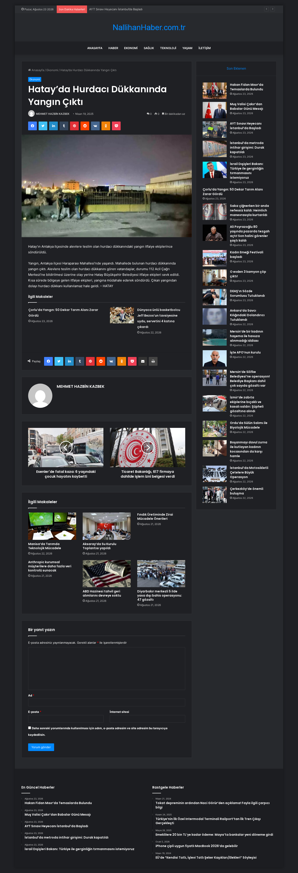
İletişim (205, 48)
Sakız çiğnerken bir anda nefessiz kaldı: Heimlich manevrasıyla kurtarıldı (249, 210)
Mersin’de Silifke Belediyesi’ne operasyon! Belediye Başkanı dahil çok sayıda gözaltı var (250, 379)
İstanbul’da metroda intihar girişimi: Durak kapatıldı (247, 147)
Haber (113, 48)
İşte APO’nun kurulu (245, 352)
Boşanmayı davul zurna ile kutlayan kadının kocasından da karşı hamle (248, 449)
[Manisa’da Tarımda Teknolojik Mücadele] (52, 526)
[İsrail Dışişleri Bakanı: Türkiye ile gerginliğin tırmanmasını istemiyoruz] (215, 170)
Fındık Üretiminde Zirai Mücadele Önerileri (155, 516)
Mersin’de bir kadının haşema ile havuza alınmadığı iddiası (246, 336)
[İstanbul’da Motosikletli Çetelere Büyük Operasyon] (215, 474)
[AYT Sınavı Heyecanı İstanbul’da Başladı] (215, 129)
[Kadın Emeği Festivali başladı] (215, 258)
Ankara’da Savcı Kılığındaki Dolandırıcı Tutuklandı (247, 315)
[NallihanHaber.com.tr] (149, 27)
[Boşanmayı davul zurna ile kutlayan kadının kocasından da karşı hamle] (215, 448)
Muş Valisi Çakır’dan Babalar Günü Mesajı (246, 106)
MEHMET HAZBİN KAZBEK (52, 113)
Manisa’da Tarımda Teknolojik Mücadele (44, 546)
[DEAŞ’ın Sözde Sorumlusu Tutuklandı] (215, 297)
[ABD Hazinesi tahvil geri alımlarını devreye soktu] (107, 573)
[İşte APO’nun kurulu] (215, 358)
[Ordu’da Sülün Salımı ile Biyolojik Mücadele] (215, 429)
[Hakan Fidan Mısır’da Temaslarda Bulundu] (215, 90)
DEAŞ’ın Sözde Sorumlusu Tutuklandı (247, 293)
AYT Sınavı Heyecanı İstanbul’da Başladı (115, 9)
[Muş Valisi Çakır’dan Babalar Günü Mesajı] (215, 110)
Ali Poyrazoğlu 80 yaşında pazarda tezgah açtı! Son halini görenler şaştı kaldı (250, 234)
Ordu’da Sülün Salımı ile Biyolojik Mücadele (248, 425)
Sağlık (149, 48)
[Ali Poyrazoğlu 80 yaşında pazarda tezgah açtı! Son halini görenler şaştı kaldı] (215, 233)
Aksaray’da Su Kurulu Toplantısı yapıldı (99, 546)
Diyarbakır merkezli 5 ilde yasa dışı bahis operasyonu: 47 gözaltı (159, 595)
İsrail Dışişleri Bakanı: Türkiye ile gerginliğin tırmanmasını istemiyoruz (247, 171)
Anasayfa (94, 48)
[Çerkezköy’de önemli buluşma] (215, 495)
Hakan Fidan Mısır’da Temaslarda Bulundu (246, 86)
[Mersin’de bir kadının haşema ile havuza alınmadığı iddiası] (215, 337)
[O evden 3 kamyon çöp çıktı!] (215, 277)
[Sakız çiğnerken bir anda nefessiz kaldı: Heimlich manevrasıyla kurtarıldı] (215, 212)
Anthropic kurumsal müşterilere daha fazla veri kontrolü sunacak (49, 566)
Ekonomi (131, 48)
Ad (31, 695)
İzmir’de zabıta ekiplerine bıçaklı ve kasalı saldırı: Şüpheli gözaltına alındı (247, 404)
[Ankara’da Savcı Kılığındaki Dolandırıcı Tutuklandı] (215, 316)
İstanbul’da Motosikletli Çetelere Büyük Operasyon (249, 472)
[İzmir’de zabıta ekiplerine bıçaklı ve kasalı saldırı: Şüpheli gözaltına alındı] (215, 403)
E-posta (34, 711)
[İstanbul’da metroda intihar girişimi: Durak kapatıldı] (215, 149)
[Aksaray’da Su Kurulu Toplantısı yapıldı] (107, 526)
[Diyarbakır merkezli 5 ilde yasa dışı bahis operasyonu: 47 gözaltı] (161, 573)
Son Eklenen (236, 68)
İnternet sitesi (119, 711)
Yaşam (187, 48)
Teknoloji (168, 48)
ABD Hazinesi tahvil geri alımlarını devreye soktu (102, 593)
